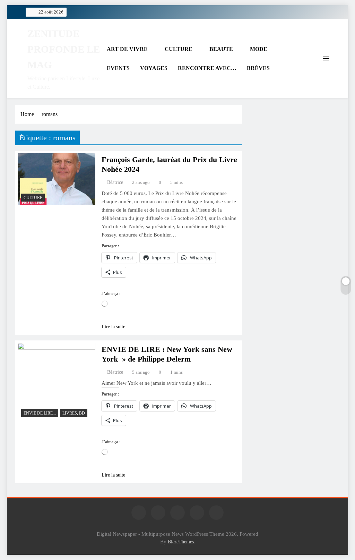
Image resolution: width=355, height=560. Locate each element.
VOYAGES (153, 68)
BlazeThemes (181, 541)
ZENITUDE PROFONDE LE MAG (63, 49)
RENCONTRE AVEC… (207, 68)
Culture (33, 197)
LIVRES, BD (73, 413)
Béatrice (115, 182)
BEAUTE (221, 49)
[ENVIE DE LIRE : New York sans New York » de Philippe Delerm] (56, 381)
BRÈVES (258, 68)
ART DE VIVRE (127, 49)
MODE (258, 49)
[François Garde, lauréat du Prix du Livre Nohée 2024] (56, 179)
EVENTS (118, 68)
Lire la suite (113, 326)
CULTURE (178, 49)
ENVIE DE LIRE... (40, 413)
